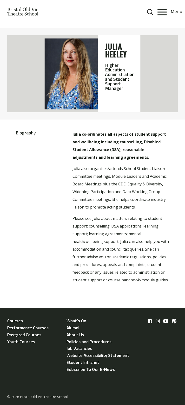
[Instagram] (158, 321)
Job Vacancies (79, 348)
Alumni (72, 327)
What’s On (76, 320)
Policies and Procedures (89, 341)
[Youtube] (165, 321)
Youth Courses (21, 341)
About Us (75, 334)
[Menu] (162, 12)
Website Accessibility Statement (97, 355)
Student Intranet (82, 362)
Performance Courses (28, 327)
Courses (15, 320)
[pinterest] (174, 321)
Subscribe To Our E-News (90, 369)
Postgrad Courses (24, 334)
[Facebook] (150, 321)
